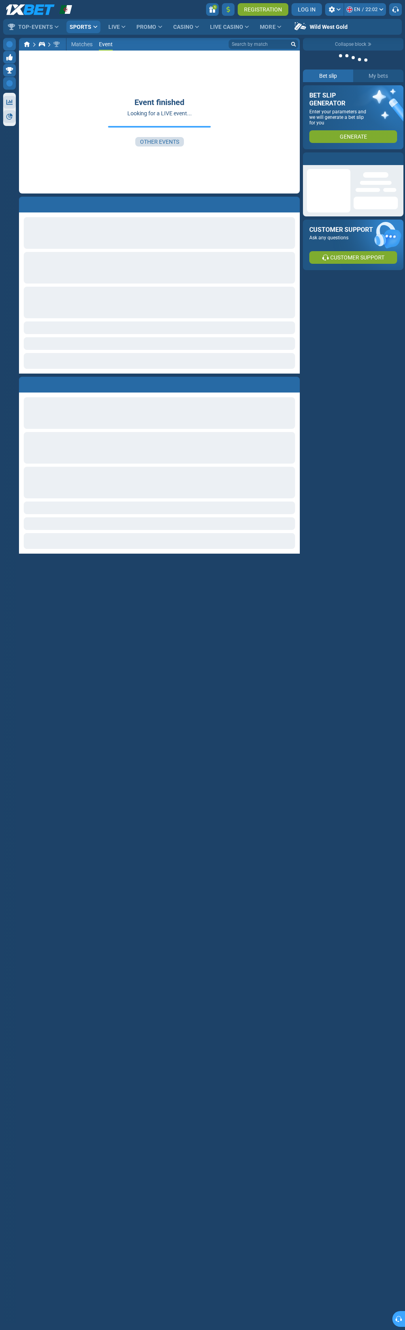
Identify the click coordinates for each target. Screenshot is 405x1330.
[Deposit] (228, 9)
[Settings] (334, 9)
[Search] (293, 44)
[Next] (43, 383)
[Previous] (25, 383)
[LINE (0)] (27, 44)
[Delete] (292, 383)
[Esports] (42, 44)
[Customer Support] (395, 9)
